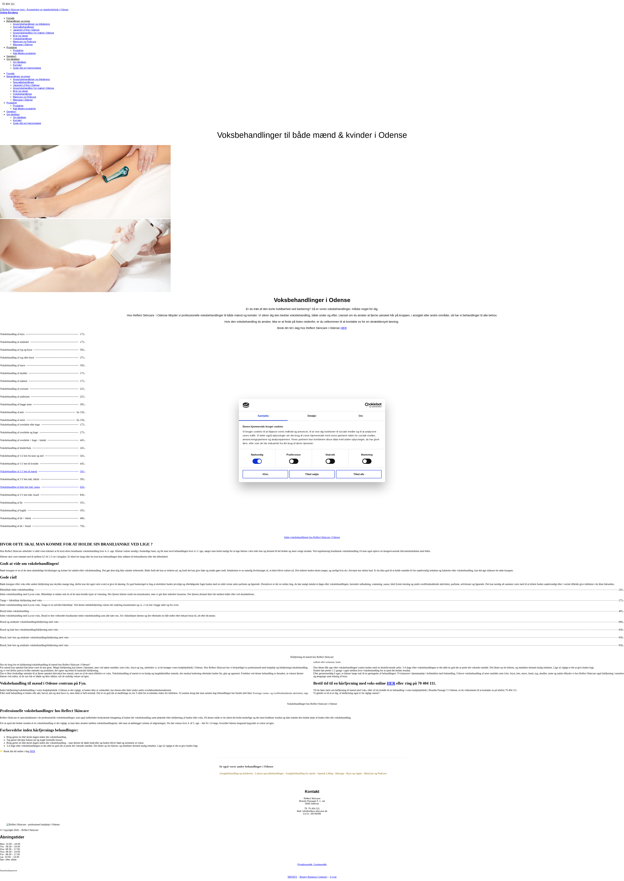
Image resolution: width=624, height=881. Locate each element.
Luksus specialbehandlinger (269, 773)
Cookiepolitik (320, 864)
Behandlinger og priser (18, 21)
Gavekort (11, 56)
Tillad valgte (312, 474)
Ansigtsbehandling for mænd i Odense (33, 32)
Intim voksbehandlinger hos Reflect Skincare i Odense (312, 537)
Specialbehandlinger (23, 27)
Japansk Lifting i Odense (26, 29)
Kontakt (17, 65)
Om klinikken (13, 59)
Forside (10, 18)
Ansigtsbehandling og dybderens (236, 773)
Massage (339, 773)
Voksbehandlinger (22, 38)
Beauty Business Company (313, 876)
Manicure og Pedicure (24, 41)
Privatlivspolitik (305, 864)
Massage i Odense (23, 44)
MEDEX (292, 876)
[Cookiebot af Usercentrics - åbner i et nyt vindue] (367, 405)
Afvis (265, 474)
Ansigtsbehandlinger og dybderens (31, 24)
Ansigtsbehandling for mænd (300, 773)
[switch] (293, 461)
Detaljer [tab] (312, 415)
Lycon (333, 876)
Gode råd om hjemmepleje (27, 68)
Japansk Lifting (325, 773)
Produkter (11, 47)
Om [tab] (361, 415)
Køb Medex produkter (24, 53)
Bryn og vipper (20, 35)
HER (344, 328)
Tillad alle (358, 474)
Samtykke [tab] (263, 415)
